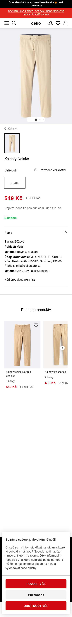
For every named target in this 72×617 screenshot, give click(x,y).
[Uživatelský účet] (50, 23)
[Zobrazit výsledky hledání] (14, 23)
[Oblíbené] (58, 23)
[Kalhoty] (5, 128)
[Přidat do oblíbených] (36, 325)
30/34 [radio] (15, 183)
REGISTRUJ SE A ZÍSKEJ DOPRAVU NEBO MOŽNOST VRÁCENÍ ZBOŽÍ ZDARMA (36, 13)
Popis (8, 232)
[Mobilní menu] (6, 23)
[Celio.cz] (36, 23)
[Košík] (65, 23)
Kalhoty (12, 128)
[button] (36, 120)
